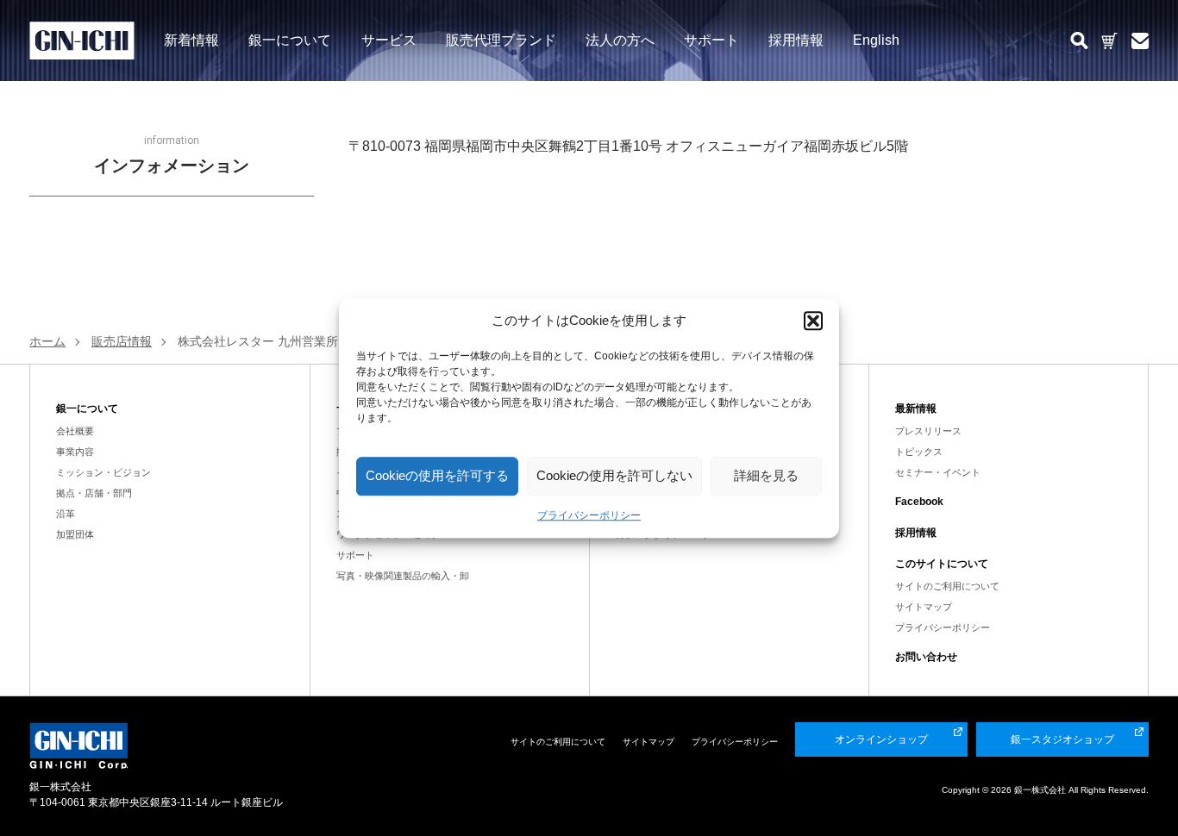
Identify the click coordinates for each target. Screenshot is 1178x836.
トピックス (919, 451)
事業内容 (75, 451)
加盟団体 (75, 534)
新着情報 (191, 39)
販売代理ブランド (501, 39)
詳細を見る (766, 475)
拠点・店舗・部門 (94, 493)
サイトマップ (923, 607)
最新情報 (916, 408)
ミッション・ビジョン (103, 472)
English (876, 39)
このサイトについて (941, 564)
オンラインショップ (881, 739)
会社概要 (75, 431)
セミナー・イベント (938, 472)
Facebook (919, 502)
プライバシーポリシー (589, 515)
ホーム (47, 341)
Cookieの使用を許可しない (614, 475)
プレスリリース (928, 431)
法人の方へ (620, 39)
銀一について (289, 39)
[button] (813, 321)
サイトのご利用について (947, 586)
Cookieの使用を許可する (437, 475)
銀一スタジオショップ (1062, 739)
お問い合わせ (926, 657)
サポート (711, 39)
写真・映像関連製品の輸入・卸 (402, 576)
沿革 (65, 513)
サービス (389, 39)
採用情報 (796, 39)
